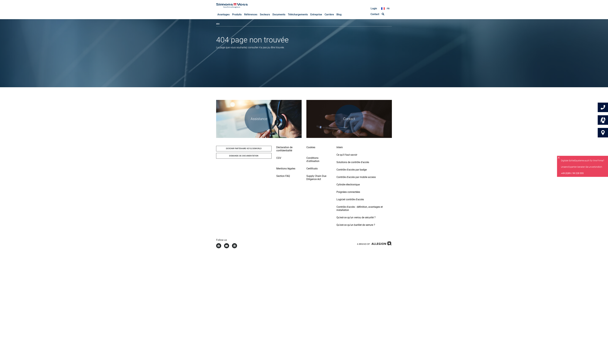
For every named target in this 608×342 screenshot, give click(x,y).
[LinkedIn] (234, 245)
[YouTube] (226, 245)
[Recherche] (383, 14)
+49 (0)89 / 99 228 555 (572, 173)
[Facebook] (218, 245)
